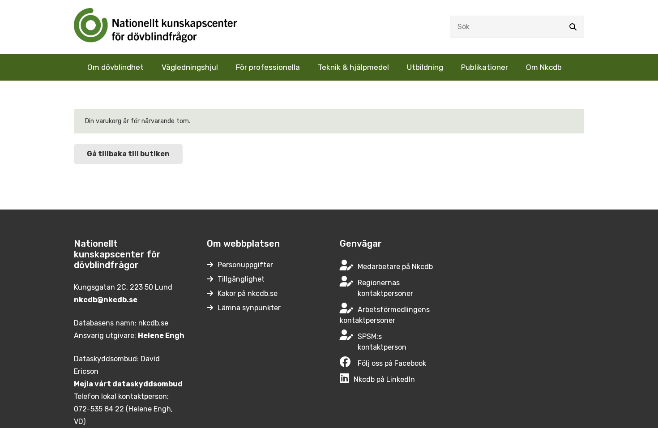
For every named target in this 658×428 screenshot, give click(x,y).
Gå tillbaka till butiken (128, 154)
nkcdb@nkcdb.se (105, 299)
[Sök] (573, 27)
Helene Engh (161, 335)
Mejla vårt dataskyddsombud (128, 384)
